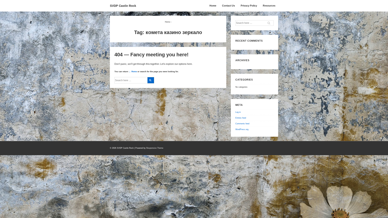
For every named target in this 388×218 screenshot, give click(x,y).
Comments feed (242, 123)
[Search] (150, 80)
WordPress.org (241, 129)
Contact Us (228, 5)
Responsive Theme (154, 148)
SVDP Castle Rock (123, 5)
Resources (269, 5)
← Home (133, 71)
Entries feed (240, 118)
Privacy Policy (249, 5)
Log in (238, 112)
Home (212, 5)
